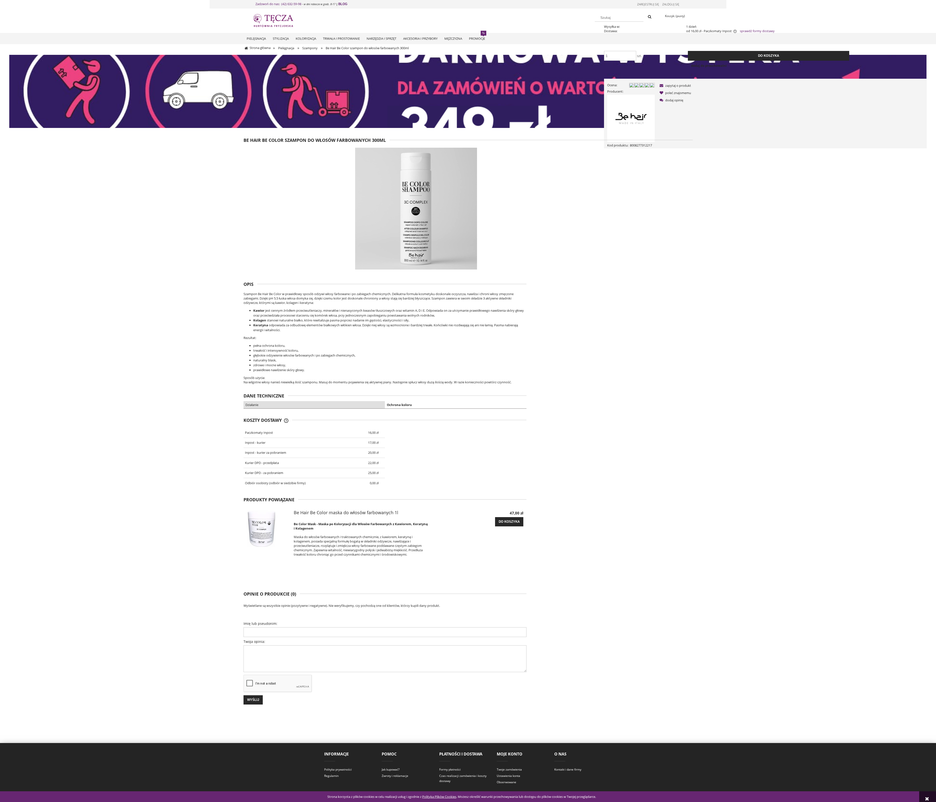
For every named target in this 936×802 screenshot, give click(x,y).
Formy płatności (450, 769)
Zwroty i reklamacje (395, 776)
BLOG (342, 4)
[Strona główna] (278, 20)
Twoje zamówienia (509, 769)
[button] (674, 85)
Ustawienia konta (508, 776)
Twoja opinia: (254, 641)
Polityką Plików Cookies (439, 796)
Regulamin (331, 776)
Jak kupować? (391, 769)
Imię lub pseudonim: (260, 623)
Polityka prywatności (338, 769)
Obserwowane (506, 782)
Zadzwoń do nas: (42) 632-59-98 (278, 4)
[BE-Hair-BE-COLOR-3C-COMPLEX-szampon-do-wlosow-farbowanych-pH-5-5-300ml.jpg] (416, 208)
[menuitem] (256, 38)
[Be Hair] (631, 118)
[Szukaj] (649, 17)
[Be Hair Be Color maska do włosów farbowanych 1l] (267, 528)
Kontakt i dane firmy (567, 769)
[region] (467, 91)
